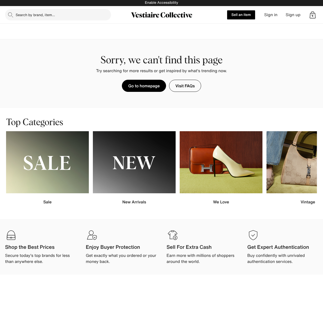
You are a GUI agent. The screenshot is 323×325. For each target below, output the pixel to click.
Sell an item (241, 14)
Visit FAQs (185, 86)
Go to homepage (144, 86)
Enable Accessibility (161, 2)
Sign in (271, 14)
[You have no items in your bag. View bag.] (312, 14)
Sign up (293, 14)
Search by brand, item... (35, 14)
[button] (312, 14)
